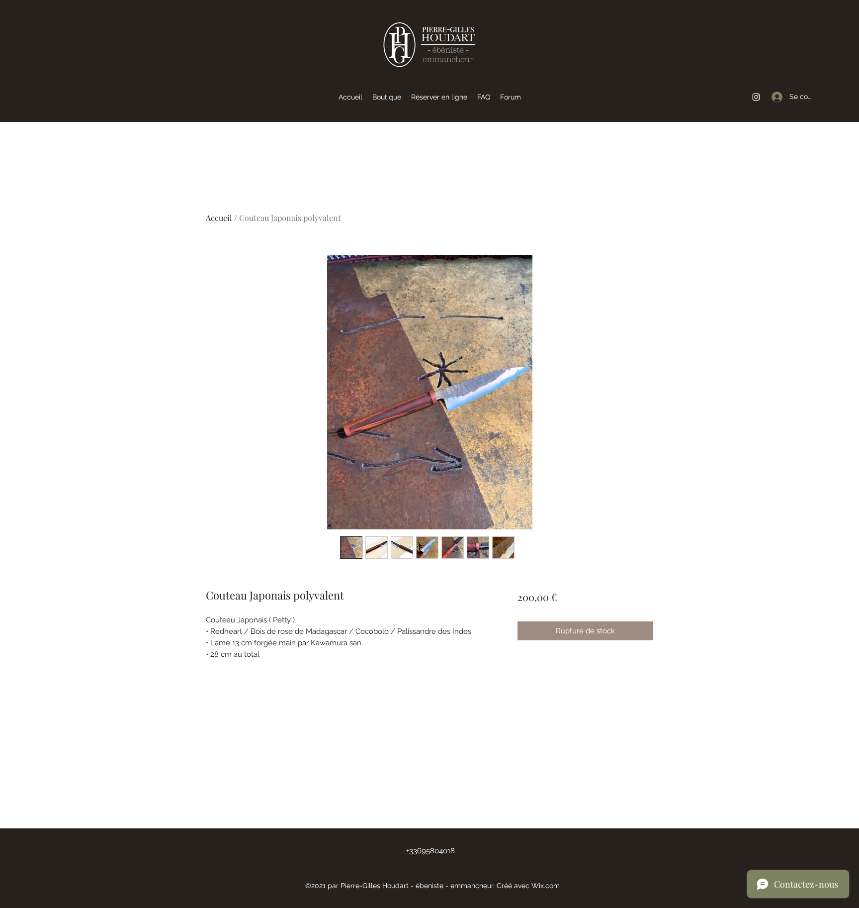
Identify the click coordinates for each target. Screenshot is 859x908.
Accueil (219, 217)
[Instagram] (756, 97)
